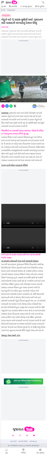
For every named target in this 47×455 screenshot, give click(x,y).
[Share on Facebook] (7, 106)
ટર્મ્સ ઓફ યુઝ (33, 441)
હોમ (4, 6)
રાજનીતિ (14, 6)
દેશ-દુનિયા (40, 6)
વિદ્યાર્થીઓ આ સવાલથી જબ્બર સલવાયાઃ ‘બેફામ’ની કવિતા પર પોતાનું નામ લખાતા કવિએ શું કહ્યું (22, 132)
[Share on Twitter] (15, 106)
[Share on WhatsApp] (11, 106)
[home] (23, 429)
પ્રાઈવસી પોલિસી (22, 441)
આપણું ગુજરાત (27, 6)
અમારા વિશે (13, 441)
